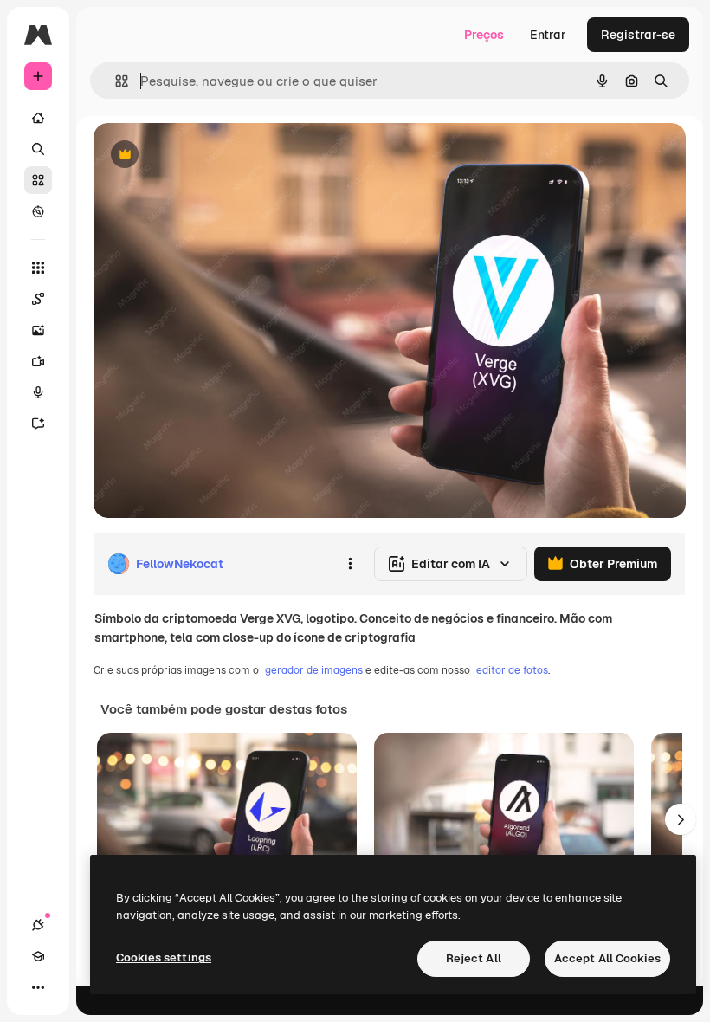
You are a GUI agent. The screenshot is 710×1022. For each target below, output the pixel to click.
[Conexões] (38, 925)
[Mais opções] (349, 564)
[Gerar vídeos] (38, 361)
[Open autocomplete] (115, 80)
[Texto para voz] (38, 392)
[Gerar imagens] (38, 330)
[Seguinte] (680, 819)
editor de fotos (512, 670)
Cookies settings (163, 957)
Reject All (473, 958)
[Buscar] (38, 149)
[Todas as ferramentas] (38, 267)
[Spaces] (38, 299)
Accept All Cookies (607, 958)
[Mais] (38, 987)
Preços (484, 34)
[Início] (38, 118)
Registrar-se (638, 34)
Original (204, 155)
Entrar (548, 34)
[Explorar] (38, 211)
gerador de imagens (314, 670)
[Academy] (38, 956)
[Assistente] (38, 423)
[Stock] (38, 180)
